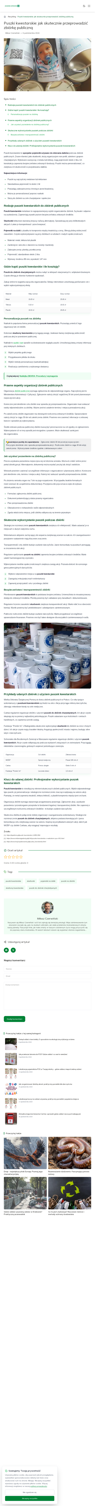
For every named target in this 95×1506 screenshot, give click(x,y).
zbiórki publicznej (22, 391)
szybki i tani (18, 343)
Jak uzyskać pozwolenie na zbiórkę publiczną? (30, 124)
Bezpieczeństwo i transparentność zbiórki (28, 135)
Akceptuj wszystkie (29, 1498)
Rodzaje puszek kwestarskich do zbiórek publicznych (32, 105)
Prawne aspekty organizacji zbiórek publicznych (30, 120)
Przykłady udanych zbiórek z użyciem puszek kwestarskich (35, 141)
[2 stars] (9, 857)
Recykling (12, 17)
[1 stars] (5, 857)
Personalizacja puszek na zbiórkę (24, 114)
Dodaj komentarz (14, 1019)
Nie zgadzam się (29, 1492)
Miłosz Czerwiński (12, 33)
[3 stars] (13, 857)
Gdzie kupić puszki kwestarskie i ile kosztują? (28, 110)
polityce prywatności (38, 1486)
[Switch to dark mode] (84, 6)
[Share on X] (13, 950)
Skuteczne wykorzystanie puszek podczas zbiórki (30, 130)
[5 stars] (21, 857)
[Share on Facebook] (6, 950)
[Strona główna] (5, 17)
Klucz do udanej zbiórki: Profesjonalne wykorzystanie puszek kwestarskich (41, 146)
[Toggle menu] (89, 6)
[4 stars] (17, 857)
